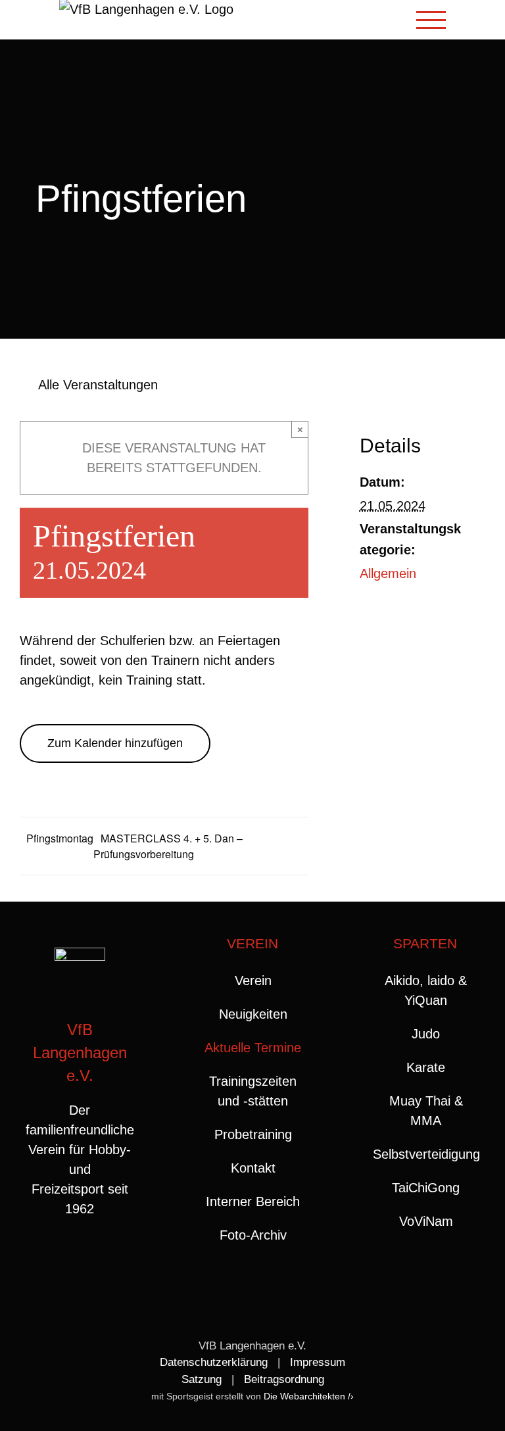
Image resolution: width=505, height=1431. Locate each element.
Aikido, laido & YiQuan (426, 990)
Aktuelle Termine (252, 1047)
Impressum (317, 1362)
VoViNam (426, 1221)
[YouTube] (93, 1261)
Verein (253, 980)
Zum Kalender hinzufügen (115, 743)
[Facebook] (66, 1261)
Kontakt (253, 1168)
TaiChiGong (426, 1187)
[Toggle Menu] (431, 20)
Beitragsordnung (284, 1379)
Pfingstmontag (59, 838)
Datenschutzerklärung (214, 1362)
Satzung (201, 1379)
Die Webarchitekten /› (309, 1396)
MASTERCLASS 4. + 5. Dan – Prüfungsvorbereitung (168, 846)
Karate (425, 1067)
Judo (426, 1034)
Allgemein (388, 573)
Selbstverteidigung (426, 1154)
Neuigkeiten (253, 1014)
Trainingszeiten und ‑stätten (253, 1091)
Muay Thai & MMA (426, 1111)
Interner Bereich (253, 1201)
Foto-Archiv (253, 1235)
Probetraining (253, 1134)
